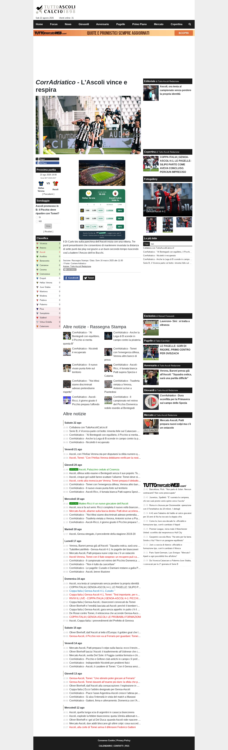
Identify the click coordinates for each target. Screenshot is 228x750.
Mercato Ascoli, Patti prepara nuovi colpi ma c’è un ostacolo (102, 553)
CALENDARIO (105, 746)
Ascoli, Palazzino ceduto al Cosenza (94, 469)
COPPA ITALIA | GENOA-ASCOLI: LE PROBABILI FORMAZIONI (105, 617)
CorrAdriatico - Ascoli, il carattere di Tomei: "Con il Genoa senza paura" (108, 666)
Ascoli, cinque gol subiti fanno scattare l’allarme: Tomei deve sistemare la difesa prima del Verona (122, 477)
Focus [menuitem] (54, 24)
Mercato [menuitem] (158, 24)
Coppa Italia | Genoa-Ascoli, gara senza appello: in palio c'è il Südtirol (107, 609)
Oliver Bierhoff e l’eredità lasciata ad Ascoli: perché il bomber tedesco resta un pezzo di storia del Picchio (126, 605)
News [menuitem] (68, 24)
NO (40, 221)
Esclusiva (150, 316)
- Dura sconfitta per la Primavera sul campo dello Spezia (175, 399)
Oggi (146, 244)
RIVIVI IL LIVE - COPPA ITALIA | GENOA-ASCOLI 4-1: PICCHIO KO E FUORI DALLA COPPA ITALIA (125, 598)
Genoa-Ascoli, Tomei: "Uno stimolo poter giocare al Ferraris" (102, 678)
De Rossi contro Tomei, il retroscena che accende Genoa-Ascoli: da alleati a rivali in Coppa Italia (122, 613)
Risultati (48, 231)
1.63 (87, 227)
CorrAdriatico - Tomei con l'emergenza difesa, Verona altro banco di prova (109, 484)
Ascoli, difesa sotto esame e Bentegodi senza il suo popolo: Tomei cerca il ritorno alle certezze (120, 473)
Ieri (152, 244)
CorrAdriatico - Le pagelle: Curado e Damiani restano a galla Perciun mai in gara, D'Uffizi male (121, 568)
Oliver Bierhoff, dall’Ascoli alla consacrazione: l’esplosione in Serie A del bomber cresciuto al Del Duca (125, 685)
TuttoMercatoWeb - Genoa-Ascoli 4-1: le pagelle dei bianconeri (103, 549)
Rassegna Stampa (80, 260)
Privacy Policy (123, 740)
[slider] (95, 183)
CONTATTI (118, 746)
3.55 (94, 210)
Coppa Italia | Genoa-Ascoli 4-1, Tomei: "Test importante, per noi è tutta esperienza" (115, 594)
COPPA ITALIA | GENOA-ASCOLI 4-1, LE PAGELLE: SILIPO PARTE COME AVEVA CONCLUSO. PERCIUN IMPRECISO (136, 587)
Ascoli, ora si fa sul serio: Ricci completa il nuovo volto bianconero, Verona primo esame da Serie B (123, 507)
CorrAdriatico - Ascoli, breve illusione (89, 571)
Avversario (150, 365)
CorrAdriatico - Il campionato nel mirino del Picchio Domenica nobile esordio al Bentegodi (118, 560)
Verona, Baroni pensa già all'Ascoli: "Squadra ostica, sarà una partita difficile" (111, 545)
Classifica (42, 238)
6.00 (101, 210)
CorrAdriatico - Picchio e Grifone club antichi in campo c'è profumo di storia (110, 659)
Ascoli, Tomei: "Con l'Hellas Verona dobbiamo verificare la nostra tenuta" (109, 457)
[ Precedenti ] (48, 194)
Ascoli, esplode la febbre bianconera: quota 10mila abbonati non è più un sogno (113, 716)
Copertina (150, 151)
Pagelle (148, 340)
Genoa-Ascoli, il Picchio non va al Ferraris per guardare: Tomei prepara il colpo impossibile (119, 636)
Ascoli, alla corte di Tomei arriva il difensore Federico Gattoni (102, 727)
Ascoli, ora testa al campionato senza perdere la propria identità (104, 583)
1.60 (87, 210)
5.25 (101, 227)
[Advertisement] (102, 302)
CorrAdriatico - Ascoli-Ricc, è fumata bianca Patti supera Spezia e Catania (110, 492)
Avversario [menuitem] (102, 24)
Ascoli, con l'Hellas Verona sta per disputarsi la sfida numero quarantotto (109, 454)
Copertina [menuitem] (176, 24)
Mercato (149, 415)
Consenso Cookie (106, 740)
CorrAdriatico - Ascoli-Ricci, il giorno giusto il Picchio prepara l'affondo (85, 401)
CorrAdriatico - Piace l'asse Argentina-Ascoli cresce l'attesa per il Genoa (108, 693)
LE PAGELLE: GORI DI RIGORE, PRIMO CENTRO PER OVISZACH (175, 350)
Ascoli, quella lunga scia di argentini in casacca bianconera (101, 712)
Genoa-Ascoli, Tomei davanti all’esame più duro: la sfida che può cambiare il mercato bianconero (122, 682)
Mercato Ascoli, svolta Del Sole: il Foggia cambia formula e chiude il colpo (109, 655)
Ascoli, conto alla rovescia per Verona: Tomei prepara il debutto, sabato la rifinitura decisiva (119, 480)
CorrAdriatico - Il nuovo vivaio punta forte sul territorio (84, 368)
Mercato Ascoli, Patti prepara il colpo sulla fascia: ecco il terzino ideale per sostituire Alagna (119, 648)
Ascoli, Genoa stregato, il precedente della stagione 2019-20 (102, 534)
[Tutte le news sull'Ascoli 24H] (56, 9)
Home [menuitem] (39, 24)
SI (40, 217)
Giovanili (149, 390)
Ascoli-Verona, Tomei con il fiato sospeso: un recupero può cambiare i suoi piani (113, 557)
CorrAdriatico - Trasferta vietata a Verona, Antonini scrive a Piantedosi (107, 518)
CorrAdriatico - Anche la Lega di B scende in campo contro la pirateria (127, 336)
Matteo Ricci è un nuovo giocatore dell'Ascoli (99, 503)
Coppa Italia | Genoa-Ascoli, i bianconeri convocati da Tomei (102, 602)
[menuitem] (189, 24)
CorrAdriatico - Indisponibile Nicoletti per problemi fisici (99, 662)
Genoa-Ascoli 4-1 (155, 211)
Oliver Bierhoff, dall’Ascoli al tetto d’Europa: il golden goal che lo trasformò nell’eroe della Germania (123, 632)
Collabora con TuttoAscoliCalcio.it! (88, 427)
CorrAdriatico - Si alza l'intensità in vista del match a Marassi (102, 696)
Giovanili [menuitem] (84, 24)
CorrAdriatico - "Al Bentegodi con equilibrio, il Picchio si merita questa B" (109, 435)
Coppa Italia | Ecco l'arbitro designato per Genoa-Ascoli (99, 689)
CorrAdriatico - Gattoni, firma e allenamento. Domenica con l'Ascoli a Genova (111, 700)
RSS (127, 746)
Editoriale (149, 81)
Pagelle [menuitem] (120, 24)
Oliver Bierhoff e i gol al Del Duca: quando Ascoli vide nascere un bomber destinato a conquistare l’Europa (127, 719)
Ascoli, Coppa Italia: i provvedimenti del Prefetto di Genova (101, 620)
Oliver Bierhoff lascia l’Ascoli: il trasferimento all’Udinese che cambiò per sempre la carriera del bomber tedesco (130, 651)
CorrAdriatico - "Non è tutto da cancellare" (92, 564)
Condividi (73, 278)
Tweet (90, 278)
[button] (48, 226)
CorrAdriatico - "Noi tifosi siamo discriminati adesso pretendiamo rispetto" (109, 514)
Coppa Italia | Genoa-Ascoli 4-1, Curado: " (92, 591)
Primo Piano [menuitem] (139, 24)
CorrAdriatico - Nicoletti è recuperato (89, 442)
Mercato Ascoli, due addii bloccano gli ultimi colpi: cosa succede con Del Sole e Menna (117, 723)
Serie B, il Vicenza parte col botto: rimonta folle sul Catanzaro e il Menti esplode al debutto (118, 431)
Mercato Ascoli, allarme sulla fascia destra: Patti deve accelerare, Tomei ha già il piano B (117, 511)
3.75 (94, 227)
